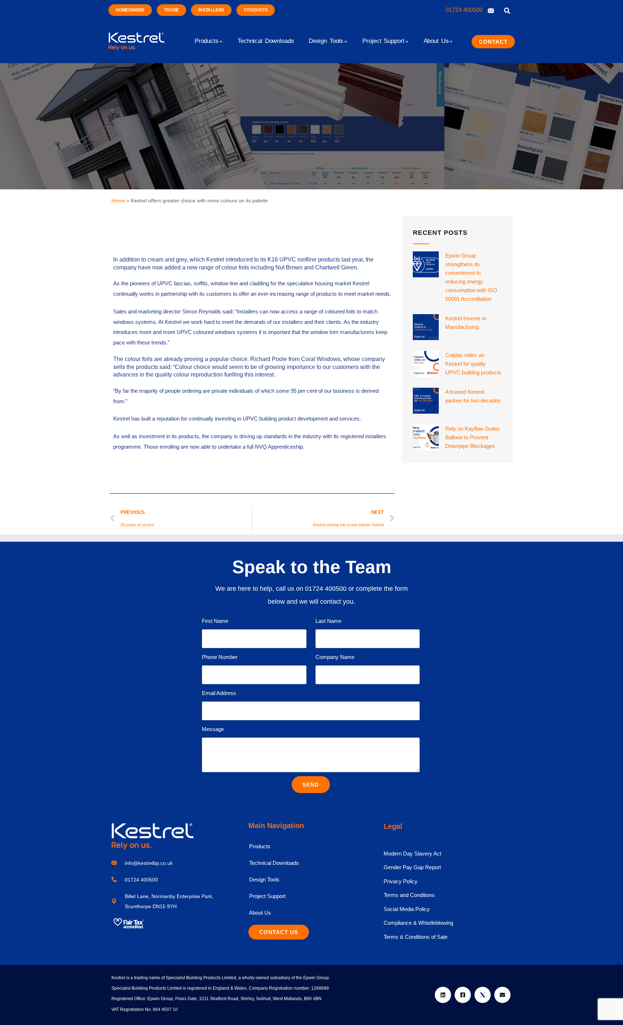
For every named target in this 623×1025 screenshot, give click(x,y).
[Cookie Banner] (311, 1007)
